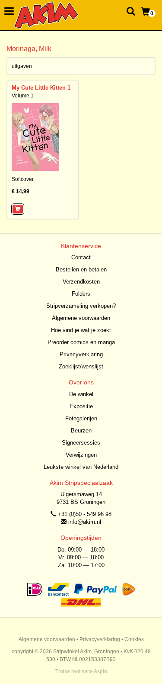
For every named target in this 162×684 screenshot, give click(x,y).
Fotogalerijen (81, 418)
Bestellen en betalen (81, 269)
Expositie (81, 406)
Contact (81, 257)
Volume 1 (23, 96)
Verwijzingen (81, 455)
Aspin (100, 671)
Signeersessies (81, 442)
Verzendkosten (81, 281)
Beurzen (81, 430)
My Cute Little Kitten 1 (41, 87)
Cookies (134, 639)
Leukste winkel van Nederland (81, 467)
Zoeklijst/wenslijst (81, 366)
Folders (81, 293)
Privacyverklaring (81, 354)
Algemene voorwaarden (81, 318)
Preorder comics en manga (81, 342)
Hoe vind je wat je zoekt (81, 330)
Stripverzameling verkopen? (81, 306)
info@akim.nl (84, 522)
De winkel (81, 394)
